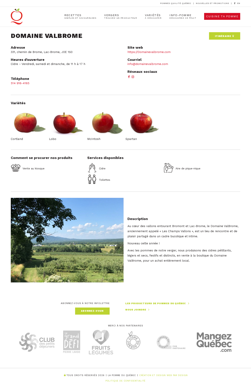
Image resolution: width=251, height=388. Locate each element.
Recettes (80, 16)
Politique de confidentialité (125, 381)
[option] (238, 3)
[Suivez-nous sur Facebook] (235, 3)
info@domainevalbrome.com (147, 64)
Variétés (153, 16)
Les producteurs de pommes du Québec (155, 303)
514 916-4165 (20, 83)
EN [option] (238, 3)
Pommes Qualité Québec (175, 3)
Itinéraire (223, 36)
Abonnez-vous (92, 310)
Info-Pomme (182, 16)
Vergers (120, 16)
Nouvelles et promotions (212, 3)
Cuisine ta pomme (222, 16)
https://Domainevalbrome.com (149, 52)
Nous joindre (135, 309)
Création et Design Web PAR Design (163, 375)
